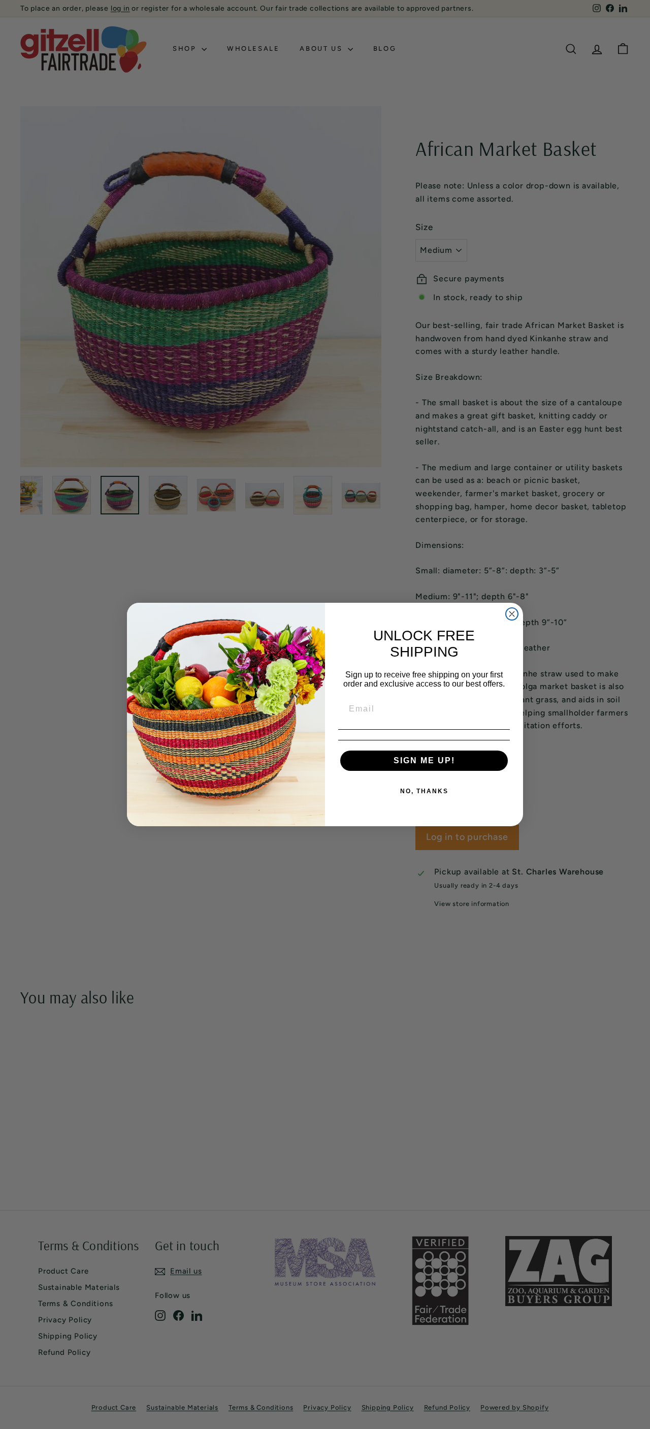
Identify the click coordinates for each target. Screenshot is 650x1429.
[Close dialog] (512, 614)
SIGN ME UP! (424, 760)
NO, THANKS (424, 791)
